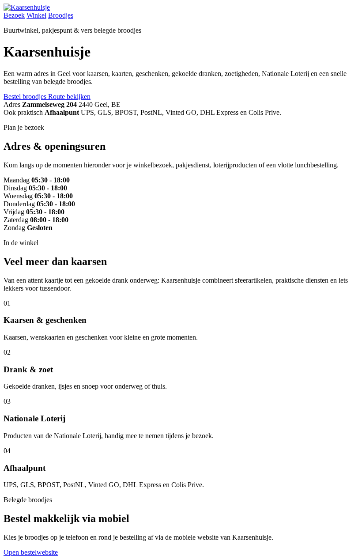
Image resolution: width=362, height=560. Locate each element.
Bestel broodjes (26, 96)
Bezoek (14, 15)
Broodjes (60, 15)
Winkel (36, 15)
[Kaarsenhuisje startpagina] (27, 7)
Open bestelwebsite (31, 552)
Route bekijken (69, 96)
